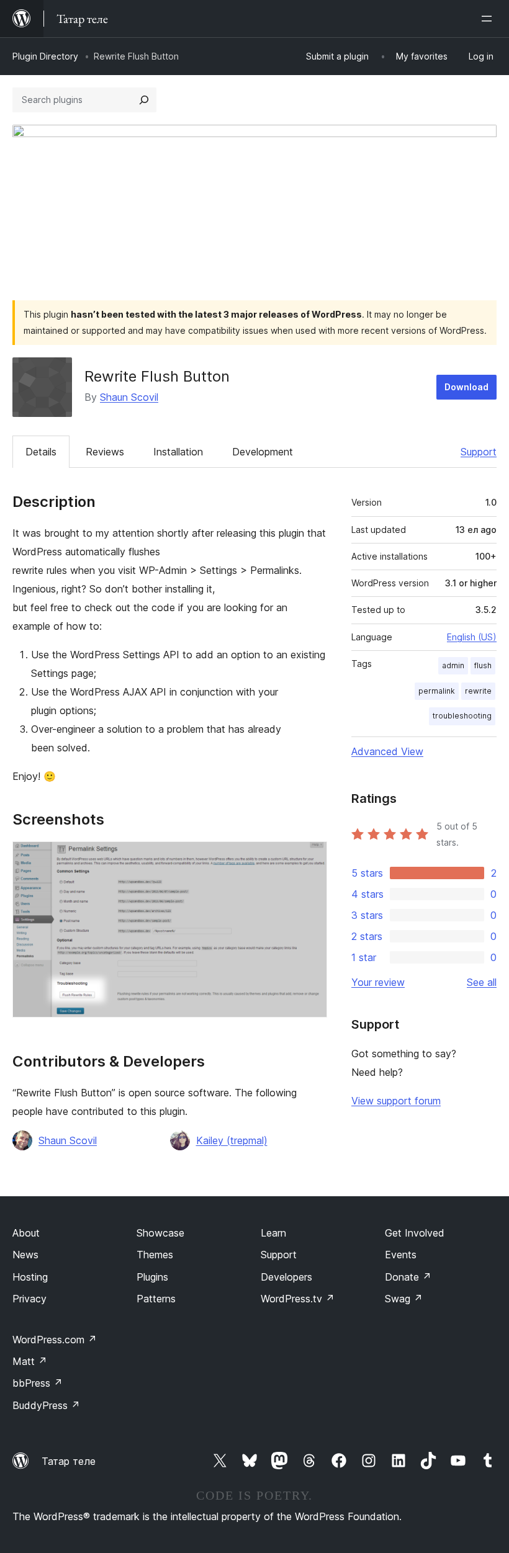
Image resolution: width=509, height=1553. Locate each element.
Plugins (152, 1277)
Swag (404, 1298)
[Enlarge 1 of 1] (310, 858)
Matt (29, 1361)
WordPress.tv (298, 1298)
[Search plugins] (144, 99)
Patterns (156, 1298)
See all (482, 982)
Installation (178, 451)
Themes (155, 1254)
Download (466, 387)
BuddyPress (46, 1405)
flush (483, 665)
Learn (273, 1233)
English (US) (472, 637)
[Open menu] (489, 18)
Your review (378, 982)
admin (453, 665)
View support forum (396, 1100)
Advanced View (387, 751)
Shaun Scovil (129, 397)
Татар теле (69, 1461)
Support (479, 451)
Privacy (29, 1298)
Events (401, 1254)
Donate (408, 1277)
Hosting (30, 1277)
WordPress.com (54, 1339)
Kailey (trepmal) (232, 1140)
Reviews (105, 451)
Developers (286, 1277)
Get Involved (414, 1233)
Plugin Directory (45, 56)
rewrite (478, 691)
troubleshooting (462, 715)
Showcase (160, 1233)
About (26, 1233)
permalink (436, 691)
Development (262, 451)
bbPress (37, 1383)
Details (40, 451)
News (25, 1254)
